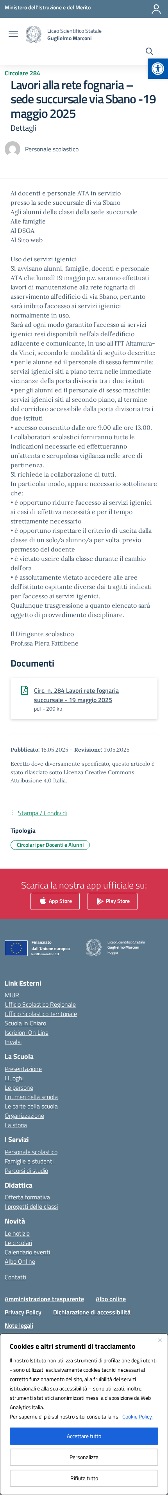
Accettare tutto (84, 1436)
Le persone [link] (19, 1087)
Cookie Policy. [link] (137, 1416)
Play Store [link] (117, 900)
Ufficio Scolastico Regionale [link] (40, 1004)
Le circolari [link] (18, 1242)
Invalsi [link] (13, 1041)
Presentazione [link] (23, 1068)
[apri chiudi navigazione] (13, 34)
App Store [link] (60, 900)
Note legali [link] (19, 1325)
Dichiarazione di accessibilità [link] (91, 1312)
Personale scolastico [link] (31, 1151)
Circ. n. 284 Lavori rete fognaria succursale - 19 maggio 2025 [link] (76, 695)
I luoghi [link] (14, 1078)
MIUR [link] (12, 995)
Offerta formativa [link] (27, 1197)
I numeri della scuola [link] (31, 1096)
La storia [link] (16, 1125)
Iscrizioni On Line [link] (26, 1032)
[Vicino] (159, 1340)
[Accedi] (156, 9)
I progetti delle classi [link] (31, 1206)
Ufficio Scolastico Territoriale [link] (41, 1013)
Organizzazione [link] (24, 1115)
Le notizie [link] (17, 1233)
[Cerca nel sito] (149, 52)
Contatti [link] (15, 1277)
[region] (84, 1414)
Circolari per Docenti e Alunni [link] (50, 845)
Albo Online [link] (20, 1261)
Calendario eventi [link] (27, 1252)
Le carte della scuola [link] (31, 1106)
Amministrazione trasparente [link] (44, 1298)
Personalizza (84, 1457)
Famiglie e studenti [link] (29, 1161)
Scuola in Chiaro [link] (25, 1023)
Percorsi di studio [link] (26, 1170)
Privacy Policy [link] (23, 1312)
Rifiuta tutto (84, 1478)
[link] (158, 69)
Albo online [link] (111, 1298)
